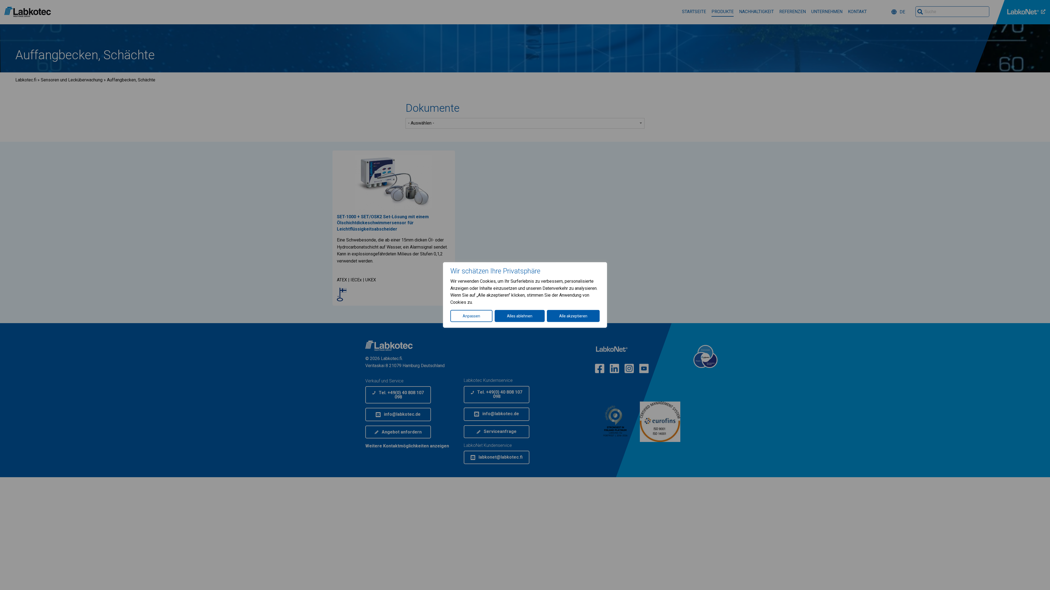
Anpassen (471, 316)
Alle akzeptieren (573, 316)
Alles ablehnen (519, 316)
